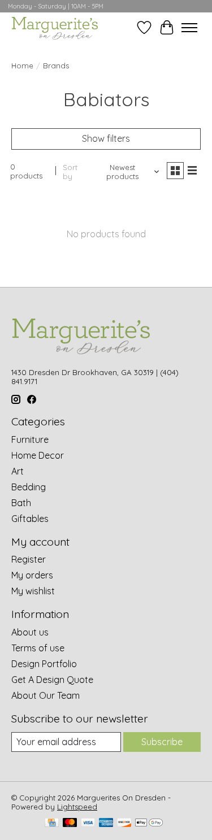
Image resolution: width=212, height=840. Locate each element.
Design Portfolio (44, 663)
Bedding (28, 487)
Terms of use (37, 648)
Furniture (30, 439)
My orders (32, 575)
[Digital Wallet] (149, 823)
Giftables (30, 518)
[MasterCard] (70, 823)
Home (22, 65)
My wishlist (33, 591)
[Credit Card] (52, 823)
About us (30, 632)
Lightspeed (77, 806)
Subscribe (162, 741)
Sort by (70, 172)
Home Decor (37, 455)
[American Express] (106, 823)
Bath (21, 502)
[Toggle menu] (189, 27)
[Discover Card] (124, 823)
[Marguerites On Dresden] (54, 27)
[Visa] (88, 823)
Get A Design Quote (52, 679)
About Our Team (45, 695)
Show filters (106, 138)
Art (17, 471)
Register (28, 559)
